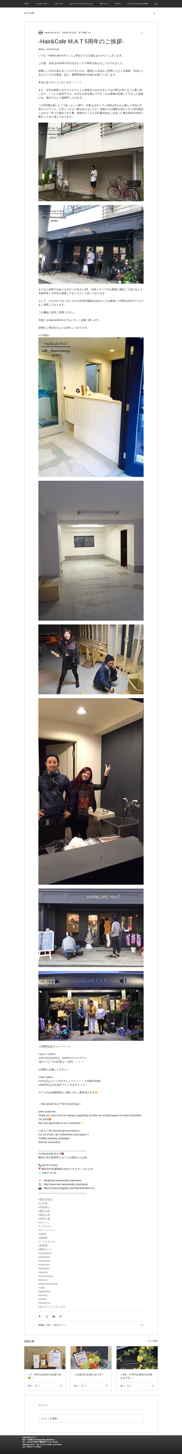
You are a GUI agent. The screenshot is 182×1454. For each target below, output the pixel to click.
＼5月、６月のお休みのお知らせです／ (136, 1376)
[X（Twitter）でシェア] (46, 1316)
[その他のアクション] (142, 32)
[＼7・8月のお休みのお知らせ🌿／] (44, 1357)
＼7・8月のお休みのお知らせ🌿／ (44, 1376)
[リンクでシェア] (60, 1316)
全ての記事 (29, 13)
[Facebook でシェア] (39, 1316)
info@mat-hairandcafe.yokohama (40, 1439)
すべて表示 (153, 1341)
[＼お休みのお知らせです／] (91, 1357)
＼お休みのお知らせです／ (89, 1374)
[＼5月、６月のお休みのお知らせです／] (137, 1357)
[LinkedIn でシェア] (53, 1316)
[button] (154, 13)
